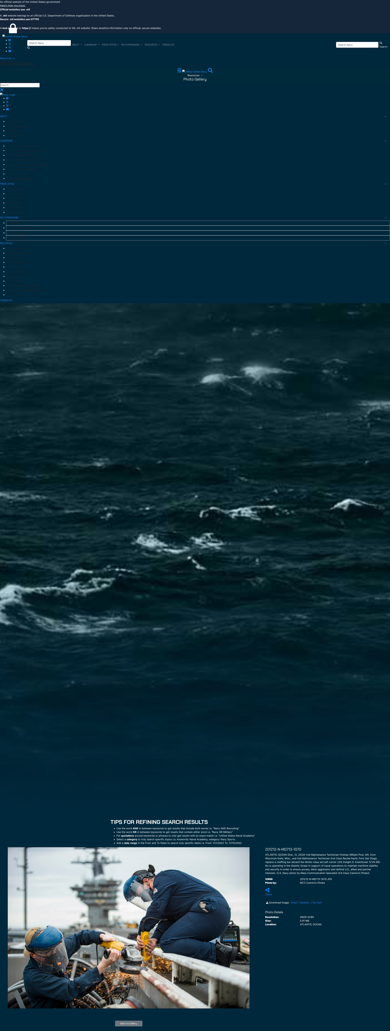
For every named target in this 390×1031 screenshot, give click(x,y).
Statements (16, 207)
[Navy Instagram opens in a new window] (10, 47)
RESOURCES (6, 243)
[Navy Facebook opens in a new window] (10, 40)
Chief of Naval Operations (23, 155)
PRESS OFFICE (7, 183)
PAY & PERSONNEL (9, 217)
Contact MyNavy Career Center (27, 227)
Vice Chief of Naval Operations (25, 160)
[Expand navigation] (179, 71)
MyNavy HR (16, 223)
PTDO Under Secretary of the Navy (28, 150)
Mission (13, 130)
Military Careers (19, 233)
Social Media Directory (21, 253)
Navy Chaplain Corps (20, 271)
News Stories (17, 212)
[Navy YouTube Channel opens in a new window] (10, 51)
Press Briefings (18, 189)
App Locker (15, 257)
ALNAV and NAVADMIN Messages (26, 290)
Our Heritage (16, 135)
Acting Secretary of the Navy (25, 146)
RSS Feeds (15, 281)
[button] (195, 6)
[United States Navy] (14, 36)
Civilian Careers (19, 237)
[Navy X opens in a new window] (10, 43)
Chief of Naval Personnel (22, 169)
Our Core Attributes (20, 126)
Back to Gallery (128, 1023)
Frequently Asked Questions (24, 285)
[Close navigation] (2, 90)
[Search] (210, 71)
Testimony (15, 198)
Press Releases (17, 193)
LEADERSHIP (6, 140)
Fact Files (15, 276)
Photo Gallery (17, 248)
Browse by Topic (18, 262)
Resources (6, 58)
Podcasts (15, 267)
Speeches (15, 203)
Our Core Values (18, 121)
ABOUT (3, 116)
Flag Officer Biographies (22, 178)
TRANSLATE (6, 300)
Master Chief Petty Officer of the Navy (30, 164)
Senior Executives (19, 174)
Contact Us (16, 295)
